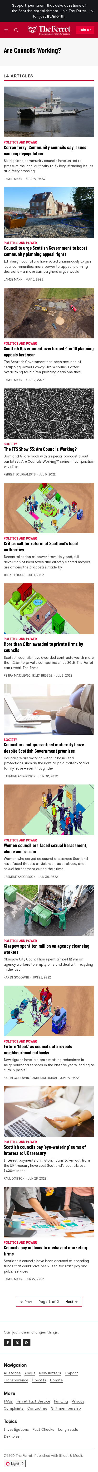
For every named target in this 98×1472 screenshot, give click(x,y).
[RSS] (26, 1342)
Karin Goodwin (16, 977)
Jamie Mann (13, 179)
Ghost (64, 1456)
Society (10, 444)
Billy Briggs (14, 575)
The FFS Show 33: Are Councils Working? (40, 449)
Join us (85, 30)
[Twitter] (17, 1342)
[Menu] (7, 30)
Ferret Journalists (20, 474)
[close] (92, 11)
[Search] (16, 30)
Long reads (68, 1429)
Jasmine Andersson (19, 776)
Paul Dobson (14, 1178)
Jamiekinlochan (44, 1078)
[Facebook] (7, 1342)
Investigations (16, 1429)
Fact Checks (43, 1429)
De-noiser (12, 1436)
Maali (77, 1456)
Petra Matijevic (17, 675)
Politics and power (20, 142)
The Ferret (24, 1456)
